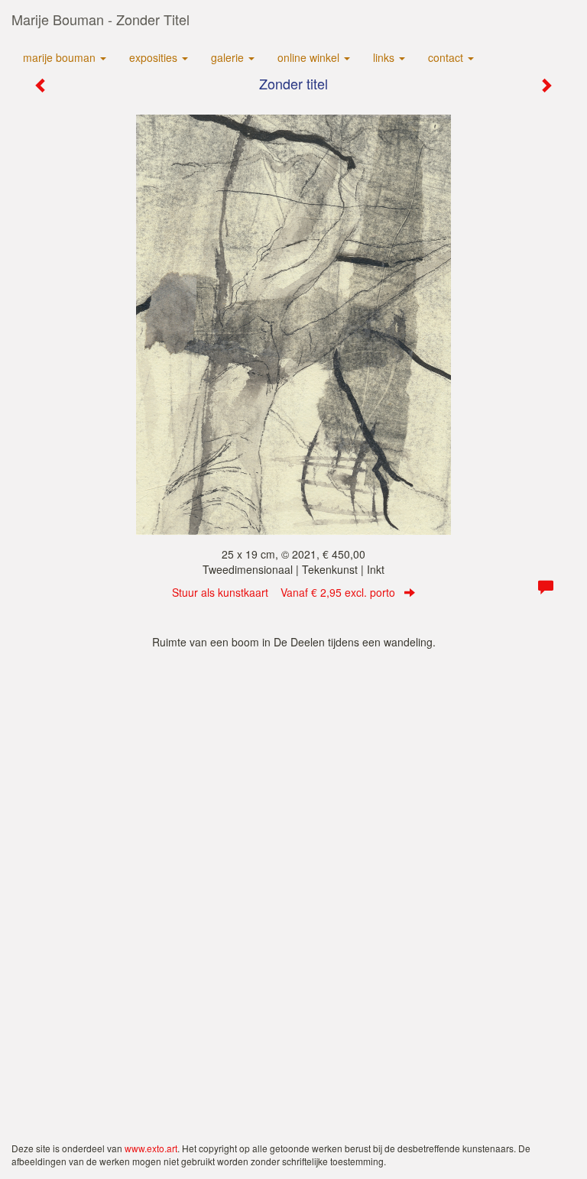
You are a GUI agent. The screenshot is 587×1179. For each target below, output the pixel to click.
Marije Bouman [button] (61, 57)
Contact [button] (447, 57)
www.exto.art (151, 1148)
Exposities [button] (154, 57)
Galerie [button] (229, 57)
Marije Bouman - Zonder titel (100, 19)
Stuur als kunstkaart (283, 592)
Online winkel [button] (309, 57)
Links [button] (385, 57)
